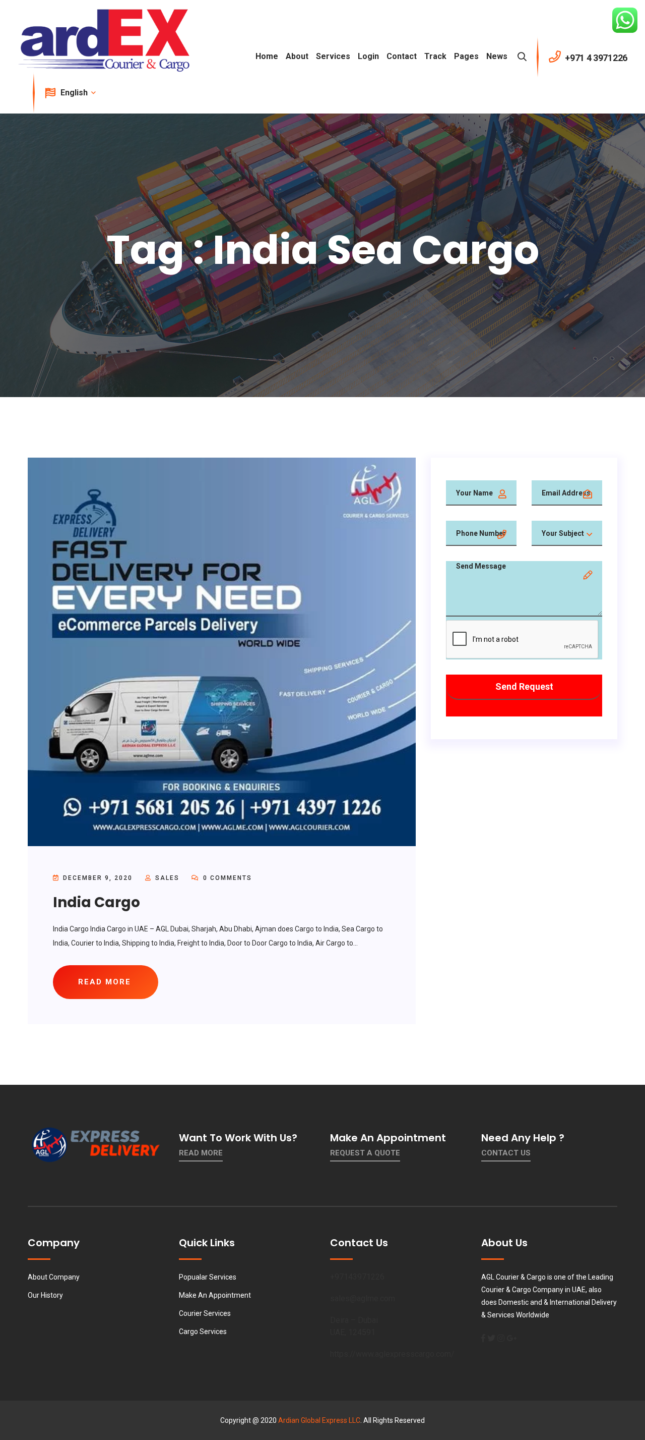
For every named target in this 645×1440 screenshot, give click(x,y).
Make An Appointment (215, 1295)
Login (368, 56)
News (496, 56)
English (75, 92)
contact (401, 56)
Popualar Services (207, 1277)
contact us (506, 1152)
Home (266, 56)
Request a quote (365, 1152)
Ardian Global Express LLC (319, 1420)
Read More (201, 1152)
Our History (45, 1295)
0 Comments (226, 877)
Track (435, 56)
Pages (466, 56)
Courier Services (205, 1313)
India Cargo (96, 902)
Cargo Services (203, 1331)
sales (167, 877)
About (297, 56)
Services (333, 56)
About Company (54, 1277)
